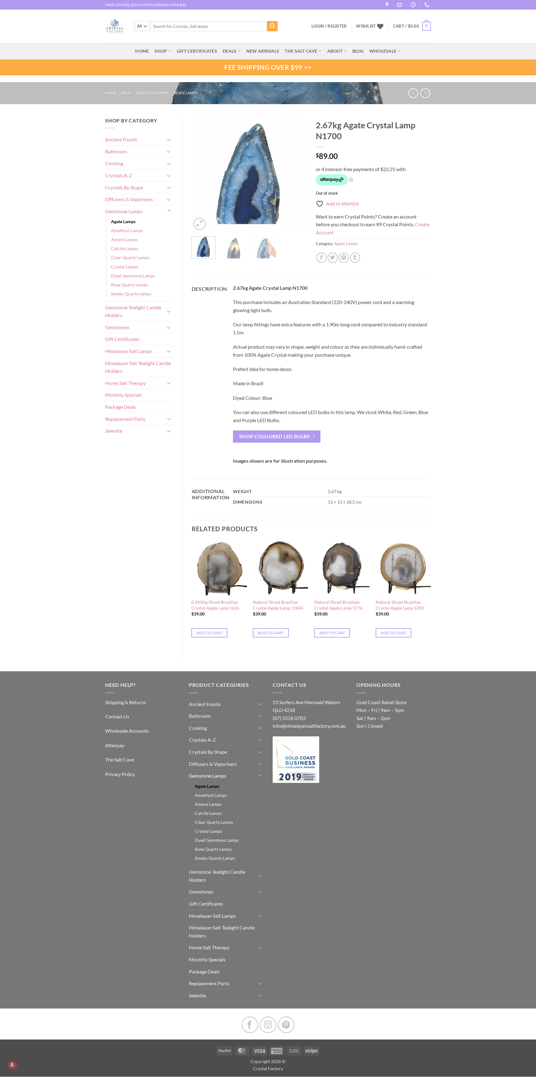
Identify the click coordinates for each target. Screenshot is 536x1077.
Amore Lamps (124, 239)
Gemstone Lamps (152, 92)
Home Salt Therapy (125, 383)
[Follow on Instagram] (268, 1025)
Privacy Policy (120, 774)
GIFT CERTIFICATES (197, 51)
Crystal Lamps (124, 266)
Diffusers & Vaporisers (129, 199)
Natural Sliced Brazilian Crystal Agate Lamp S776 (338, 605)
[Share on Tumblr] (355, 258)
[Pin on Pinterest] (344, 258)
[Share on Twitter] (333, 258)
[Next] (296, 173)
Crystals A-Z (118, 175)
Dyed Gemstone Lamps (133, 275)
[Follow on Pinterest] (286, 1025)
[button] (412, 26)
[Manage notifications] (12, 1065)
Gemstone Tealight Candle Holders (133, 311)
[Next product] (413, 93)
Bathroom (116, 151)
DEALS (229, 51)
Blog (358, 51)
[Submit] (272, 26)
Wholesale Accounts (127, 731)
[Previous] (201, 173)
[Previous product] (425, 93)
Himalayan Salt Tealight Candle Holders (138, 367)
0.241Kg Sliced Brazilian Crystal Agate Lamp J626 (215, 605)
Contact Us (117, 716)
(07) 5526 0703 (289, 718)
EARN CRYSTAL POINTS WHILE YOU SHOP (141, 4)
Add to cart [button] (209, 633)
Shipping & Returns (125, 702)
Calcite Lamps (124, 248)
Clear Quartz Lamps (130, 257)
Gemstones (117, 327)
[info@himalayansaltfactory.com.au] (400, 4)
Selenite (113, 431)
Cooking (114, 163)
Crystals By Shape (124, 187)
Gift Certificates (122, 339)
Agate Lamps (185, 92)
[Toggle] (169, 139)
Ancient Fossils (121, 139)
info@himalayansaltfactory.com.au (309, 726)
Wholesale (383, 51)
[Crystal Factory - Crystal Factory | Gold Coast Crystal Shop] (114, 26)
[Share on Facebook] (321, 258)
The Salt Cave (119, 759)
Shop (160, 51)
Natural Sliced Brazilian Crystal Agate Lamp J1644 (278, 605)
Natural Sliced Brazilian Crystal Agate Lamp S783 (400, 605)
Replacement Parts (125, 419)
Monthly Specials (123, 395)
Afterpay (114, 745)
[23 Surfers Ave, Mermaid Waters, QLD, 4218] (388, 4)
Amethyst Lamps (127, 230)
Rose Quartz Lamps (129, 284)
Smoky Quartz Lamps (131, 293)
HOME (142, 51)
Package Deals (120, 407)
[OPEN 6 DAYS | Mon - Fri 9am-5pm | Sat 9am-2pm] (414, 4)
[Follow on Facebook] (250, 1025)
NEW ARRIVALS (262, 51)
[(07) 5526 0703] (427, 4)
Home (111, 92)
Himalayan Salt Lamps (128, 351)
